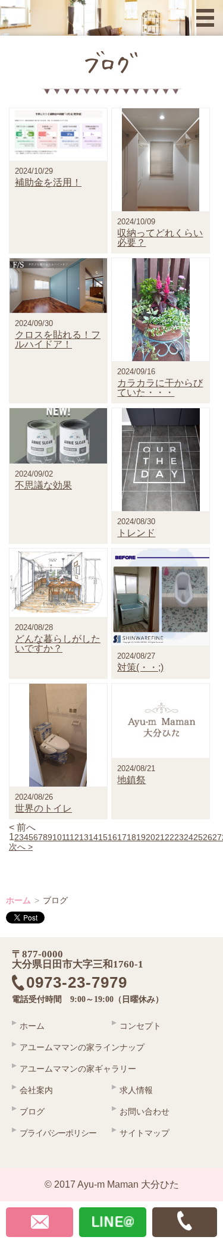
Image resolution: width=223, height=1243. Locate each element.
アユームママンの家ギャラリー (78, 1068)
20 (150, 837)
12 (74, 837)
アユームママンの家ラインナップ (82, 1047)
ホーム (18, 900)
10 (57, 837)
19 (141, 837)
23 (179, 837)
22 (169, 837)
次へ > (21, 846)
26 (207, 837)
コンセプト (140, 1026)
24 (188, 837)
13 (84, 837)
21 (160, 837)
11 (66, 837)
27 (217, 837)
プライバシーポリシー (58, 1133)
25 (198, 837)
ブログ (32, 1111)
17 (122, 837)
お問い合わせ (144, 1111)
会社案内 (36, 1090)
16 (112, 837)
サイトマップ (144, 1133)
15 (103, 837)
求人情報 (136, 1090)
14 (93, 837)
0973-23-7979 (85, 983)
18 (131, 837)
